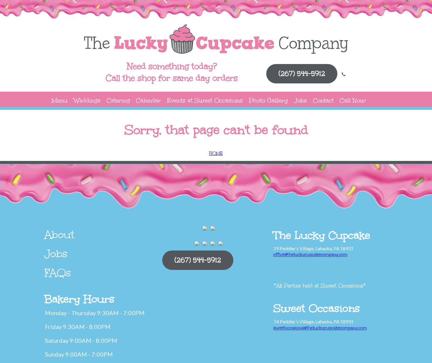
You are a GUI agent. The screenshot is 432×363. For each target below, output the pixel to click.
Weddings (87, 100)
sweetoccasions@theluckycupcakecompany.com (320, 328)
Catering (118, 100)
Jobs (300, 100)
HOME (216, 153)
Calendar (148, 100)
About (59, 235)
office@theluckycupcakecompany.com (310, 254)
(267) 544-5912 (302, 73)
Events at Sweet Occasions (205, 100)
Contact (323, 100)
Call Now (353, 100)
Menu (59, 100)
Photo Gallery (268, 100)
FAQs (57, 273)
